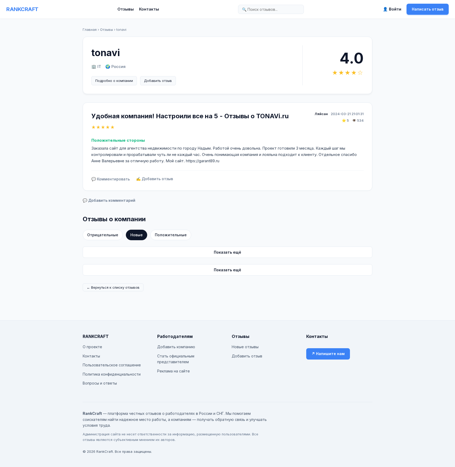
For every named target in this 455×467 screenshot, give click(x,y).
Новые (136, 235)
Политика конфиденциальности (112, 374)
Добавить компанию (176, 347)
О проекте (92, 347)
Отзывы (125, 9)
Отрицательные (102, 235)
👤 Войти (392, 9)
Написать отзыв (427, 9)
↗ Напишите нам (328, 353)
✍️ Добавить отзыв (154, 178)
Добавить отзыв (158, 80)
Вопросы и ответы (100, 383)
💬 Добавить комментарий (109, 200)
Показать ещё (227, 252)
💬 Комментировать (110, 179)
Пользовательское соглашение (112, 365)
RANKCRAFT (22, 9)
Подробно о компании (114, 80)
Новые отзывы (245, 347)
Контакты (149, 9)
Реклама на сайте (173, 371)
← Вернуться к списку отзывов (113, 287)
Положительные (171, 235)
